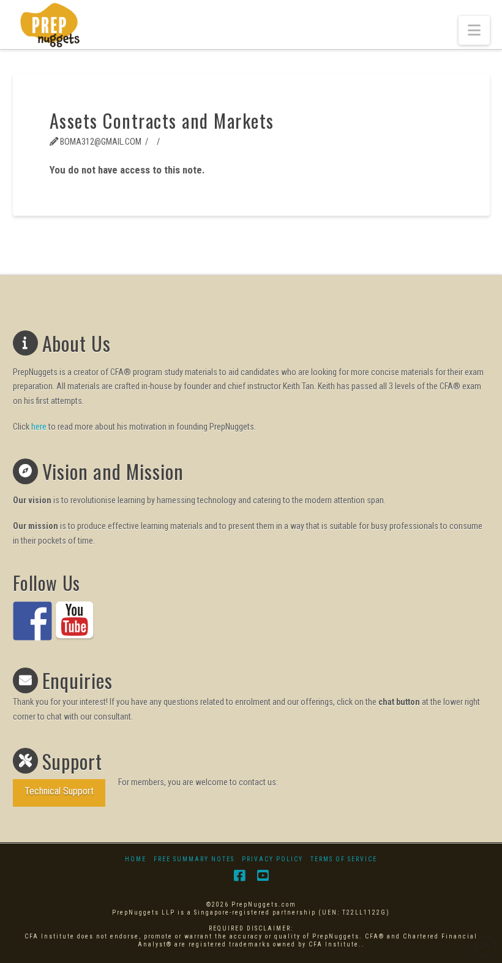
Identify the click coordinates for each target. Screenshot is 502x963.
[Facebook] (239, 875)
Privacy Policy (272, 859)
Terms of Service (343, 859)
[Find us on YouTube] (74, 621)
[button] (474, 30)
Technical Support (59, 791)
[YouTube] (262, 875)
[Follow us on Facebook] (32, 621)
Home (135, 859)
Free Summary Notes (194, 859)
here (39, 427)
